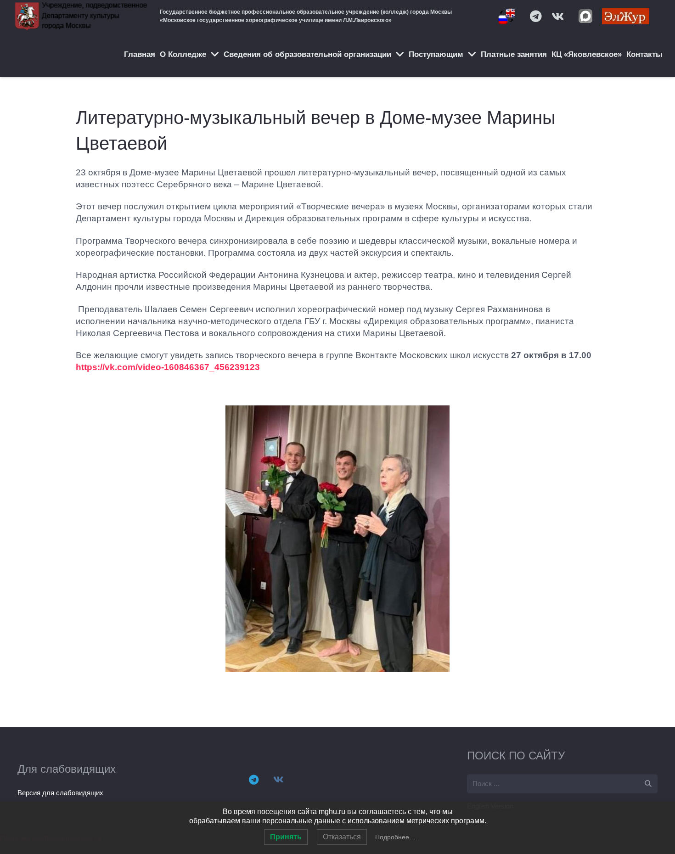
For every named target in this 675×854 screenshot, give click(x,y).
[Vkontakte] (558, 16)
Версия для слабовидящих (60, 793)
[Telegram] (536, 16)
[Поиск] (648, 783)
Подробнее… (395, 837)
